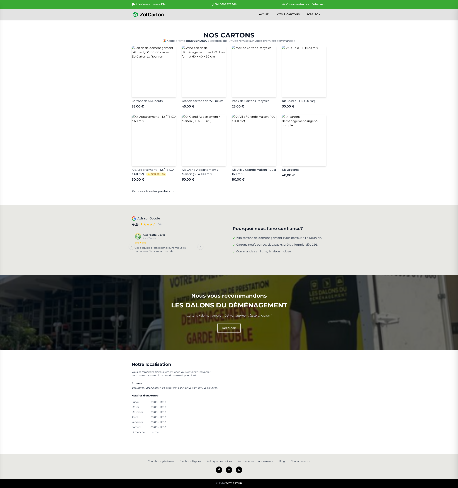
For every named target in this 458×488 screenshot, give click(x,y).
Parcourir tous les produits (153, 191)
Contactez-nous (300, 461)
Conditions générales (161, 461)
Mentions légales (190, 461)
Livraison (313, 14)
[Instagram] (229, 470)
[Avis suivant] (200, 247)
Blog (282, 461)
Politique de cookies (219, 461)
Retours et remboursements (255, 461)
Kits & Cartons (288, 14)
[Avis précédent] (132, 247)
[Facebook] (219, 470)
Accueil (265, 14)
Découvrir (229, 328)
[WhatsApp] (239, 470)
